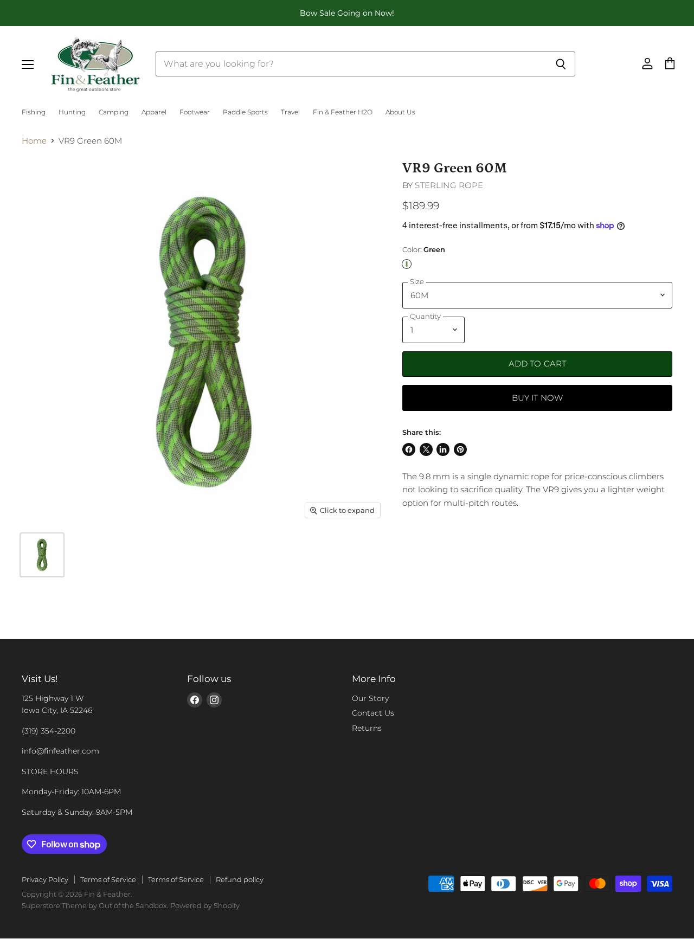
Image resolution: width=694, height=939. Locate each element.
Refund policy (240, 879)
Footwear (194, 112)
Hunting (72, 112)
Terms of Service (108, 879)
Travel (290, 112)
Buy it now (537, 398)
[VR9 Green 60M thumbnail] (42, 554)
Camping (113, 112)
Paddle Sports (245, 112)
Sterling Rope (449, 185)
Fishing (34, 112)
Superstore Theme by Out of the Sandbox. (95, 905)
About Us (400, 112)
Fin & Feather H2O (342, 112)
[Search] (561, 64)
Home (34, 140)
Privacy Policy (45, 879)
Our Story (370, 698)
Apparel (154, 112)
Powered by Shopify (205, 905)
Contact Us (373, 713)
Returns (367, 728)
